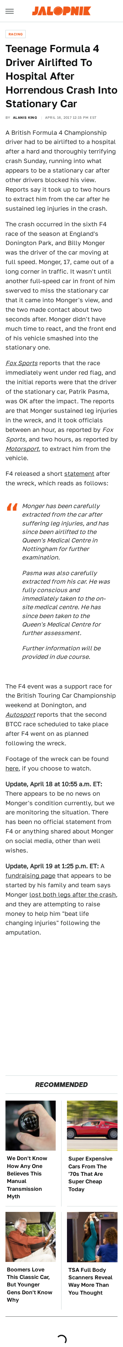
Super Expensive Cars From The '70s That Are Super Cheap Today (90, 1173)
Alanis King (25, 117)
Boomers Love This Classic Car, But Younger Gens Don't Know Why (29, 1284)
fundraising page (30, 875)
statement (79, 473)
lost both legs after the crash (72, 894)
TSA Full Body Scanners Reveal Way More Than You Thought (90, 1281)
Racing (16, 34)
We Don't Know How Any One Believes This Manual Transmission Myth (27, 1177)
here (11, 768)
